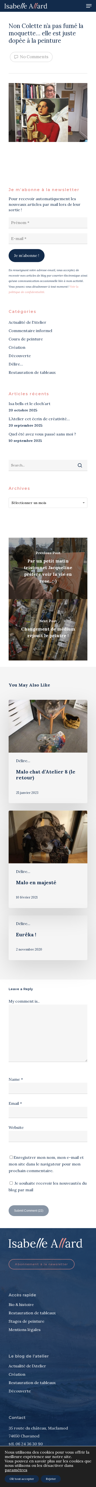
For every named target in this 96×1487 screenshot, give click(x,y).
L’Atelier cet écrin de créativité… (39, 418)
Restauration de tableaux (32, 372)
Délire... (23, 760)
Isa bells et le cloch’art (29, 403)
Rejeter (51, 1479)
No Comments (33, 56)
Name (16, 1079)
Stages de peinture (26, 1321)
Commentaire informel (30, 330)
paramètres (16, 1470)
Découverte (20, 355)
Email (15, 1103)
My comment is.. (24, 1001)
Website (16, 1127)
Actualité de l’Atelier (27, 1365)
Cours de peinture (26, 339)
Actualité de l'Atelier (27, 322)
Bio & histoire (21, 1304)
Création (17, 347)
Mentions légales (25, 1329)
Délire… (16, 364)
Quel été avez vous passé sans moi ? (42, 434)
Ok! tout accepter (22, 1479)
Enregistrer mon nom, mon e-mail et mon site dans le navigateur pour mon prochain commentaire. (46, 1164)
